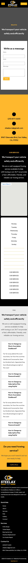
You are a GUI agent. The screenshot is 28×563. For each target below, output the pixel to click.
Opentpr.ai (14, 561)
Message (5, 66)
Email (4, 59)
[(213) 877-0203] (14, 114)
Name (4, 52)
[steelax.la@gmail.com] (14, 123)
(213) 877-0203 (14, 119)
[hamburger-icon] (3, 4)
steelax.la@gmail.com (14, 128)
